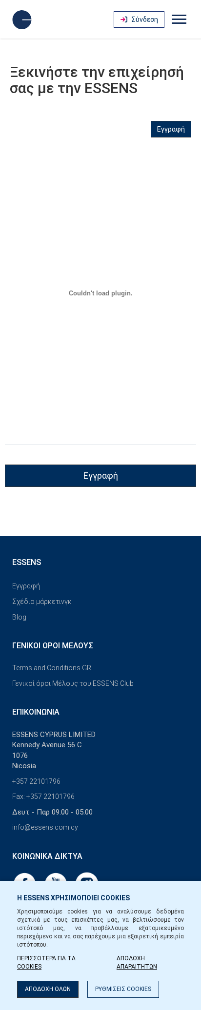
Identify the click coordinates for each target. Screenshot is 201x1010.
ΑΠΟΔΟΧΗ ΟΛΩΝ (48, 989)
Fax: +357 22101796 (43, 796)
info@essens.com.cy (45, 827)
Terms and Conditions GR (51, 668)
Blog (19, 617)
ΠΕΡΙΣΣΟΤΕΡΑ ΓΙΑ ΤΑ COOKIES (46, 962)
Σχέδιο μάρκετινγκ (42, 601)
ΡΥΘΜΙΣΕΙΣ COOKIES (123, 989)
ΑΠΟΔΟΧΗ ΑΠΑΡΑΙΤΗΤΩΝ (137, 962)
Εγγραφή (171, 129)
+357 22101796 (36, 781)
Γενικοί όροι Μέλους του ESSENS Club (73, 683)
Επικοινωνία (36, 712)
